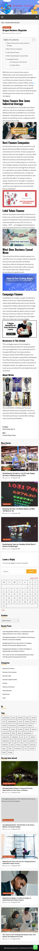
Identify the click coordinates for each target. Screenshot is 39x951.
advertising (6, 717)
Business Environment (10, 672)
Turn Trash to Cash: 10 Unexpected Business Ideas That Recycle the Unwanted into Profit (18, 656)
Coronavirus (12, 721)
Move (18, 741)
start (10, 748)
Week (4, 752)
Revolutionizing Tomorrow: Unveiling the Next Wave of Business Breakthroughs (19, 545)
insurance (15, 737)
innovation (5, 737)
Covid (20, 721)
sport (4, 698)
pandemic (32, 741)
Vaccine (31, 748)
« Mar (3, 610)
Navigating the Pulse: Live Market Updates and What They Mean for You (19, 510)
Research (5, 744)
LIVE (22, 737)
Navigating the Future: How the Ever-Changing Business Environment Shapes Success (17, 644)
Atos (13, 717)
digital (4, 725)
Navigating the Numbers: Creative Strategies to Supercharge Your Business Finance (17, 650)
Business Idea (7, 676)
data (33, 721)
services (32, 744)
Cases (27, 717)
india (19, 733)
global (13, 729)
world (10, 752)
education (12, 725)
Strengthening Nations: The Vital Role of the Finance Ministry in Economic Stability (19, 638)
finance (29, 725)
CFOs (3, 721)
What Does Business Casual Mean (17, 56)
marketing (5, 741)
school (18, 744)
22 (30, 598)
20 (20, 598)
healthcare (5, 733)
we (33, 83)
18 (9, 598)
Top (25, 748)
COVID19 (27, 721)
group (27, 729)
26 (14, 602)
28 (25, 602)
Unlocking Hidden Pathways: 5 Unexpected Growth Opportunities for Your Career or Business (18, 633)
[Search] (37, 17)
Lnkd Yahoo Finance (13, 52)
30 (35, 602)
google (20, 729)
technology (18, 748)
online (25, 741)
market (32, 737)
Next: (9, 434)
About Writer (16, 65)
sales (12, 744)
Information (28, 733)
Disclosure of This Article (19, 62)
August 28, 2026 (16, 549)
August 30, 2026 (16, 478)
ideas (13, 733)
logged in (13, 563)
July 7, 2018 (16, 33)
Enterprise (21, 725)
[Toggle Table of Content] (33, 39)
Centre (33, 717)
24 (4, 602)
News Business (6, 27)
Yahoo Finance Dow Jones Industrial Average (18, 44)
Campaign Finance (12, 59)
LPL (27, 737)
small (4, 748)
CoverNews (22, 948)
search (25, 744)
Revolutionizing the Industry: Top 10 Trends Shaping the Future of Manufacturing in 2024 (19, 474)
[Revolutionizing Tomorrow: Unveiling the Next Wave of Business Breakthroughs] (19, 529)
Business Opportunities (10, 679)
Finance (5, 683)
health (34, 729)
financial (5, 729)
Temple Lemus (7, 33)
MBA (13, 741)
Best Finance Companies (14, 49)
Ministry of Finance (8, 687)
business (20, 717)
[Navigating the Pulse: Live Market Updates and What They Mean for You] (19, 494)
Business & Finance (8, 668)
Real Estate (6, 694)
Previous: (9, 428)
